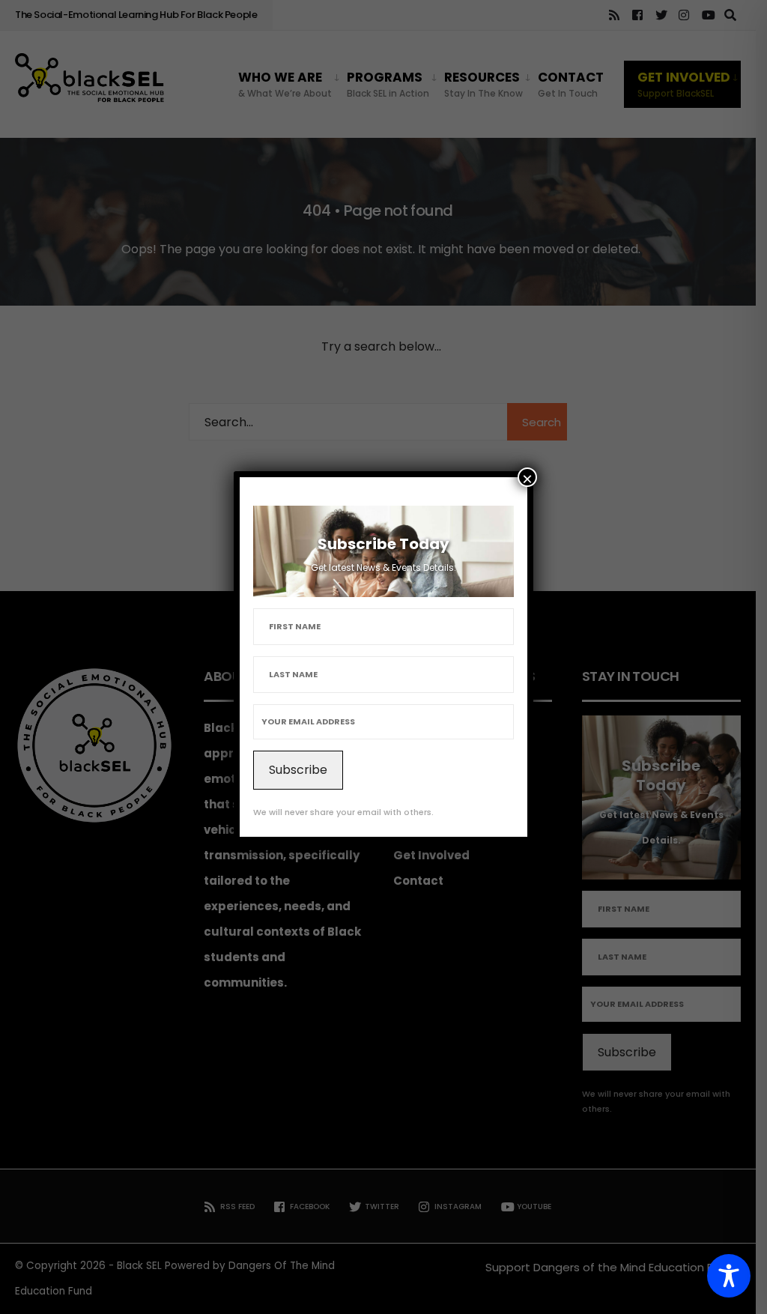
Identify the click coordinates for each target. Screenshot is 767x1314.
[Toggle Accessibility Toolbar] (729, 1276)
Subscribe (298, 769)
